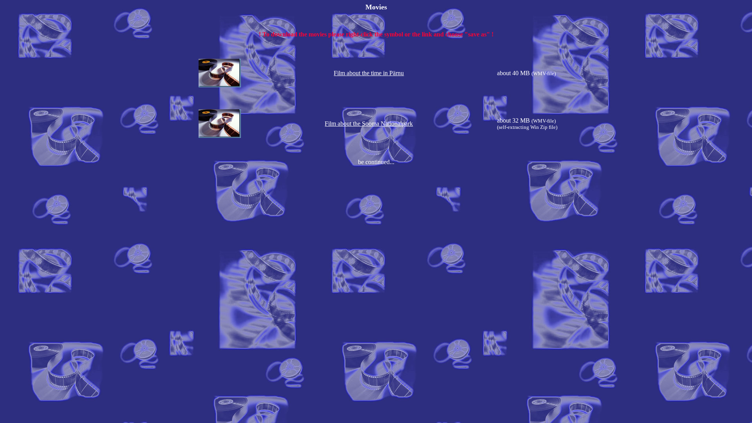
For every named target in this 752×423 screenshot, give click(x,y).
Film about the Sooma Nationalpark (369, 123)
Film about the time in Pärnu (369, 73)
